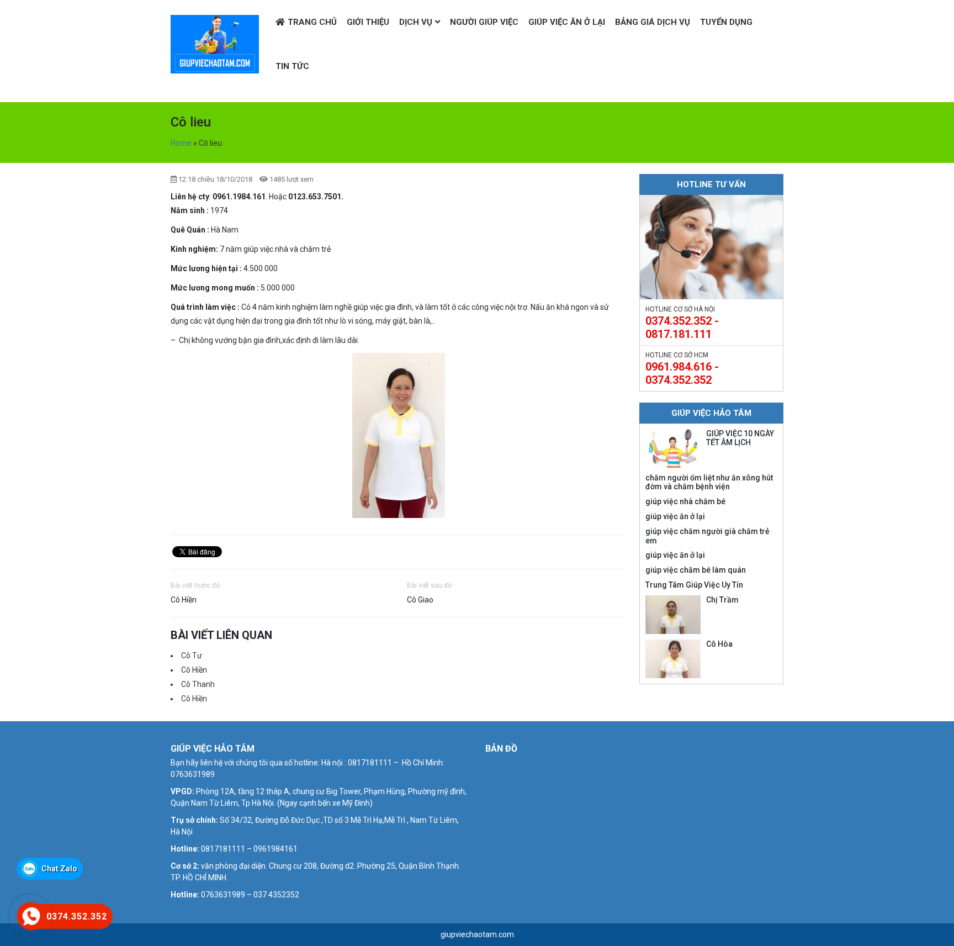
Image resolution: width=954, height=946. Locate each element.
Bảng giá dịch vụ (652, 22)
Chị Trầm (722, 599)
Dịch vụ (415, 22)
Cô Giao (420, 599)
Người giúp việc (484, 22)
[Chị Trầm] (673, 614)
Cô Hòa (719, 644)
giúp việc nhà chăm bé (685, 501)
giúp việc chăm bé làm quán (695, 570)
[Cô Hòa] (673, 659)
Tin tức (292, 66)
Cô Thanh (198, 684)
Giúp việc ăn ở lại (566, 22)
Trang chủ (312, 22)
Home (181, 143)
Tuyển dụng (726, 22)
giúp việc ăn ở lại (675, 516)
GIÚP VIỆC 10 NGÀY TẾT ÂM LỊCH (740, 438)
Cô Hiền (184, 599)
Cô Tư (191, 655)
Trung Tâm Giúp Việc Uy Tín (694, 584)
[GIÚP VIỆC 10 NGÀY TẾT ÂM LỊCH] (673, 448)
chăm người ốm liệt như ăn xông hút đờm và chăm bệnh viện (709, 482)
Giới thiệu (368, 22)
